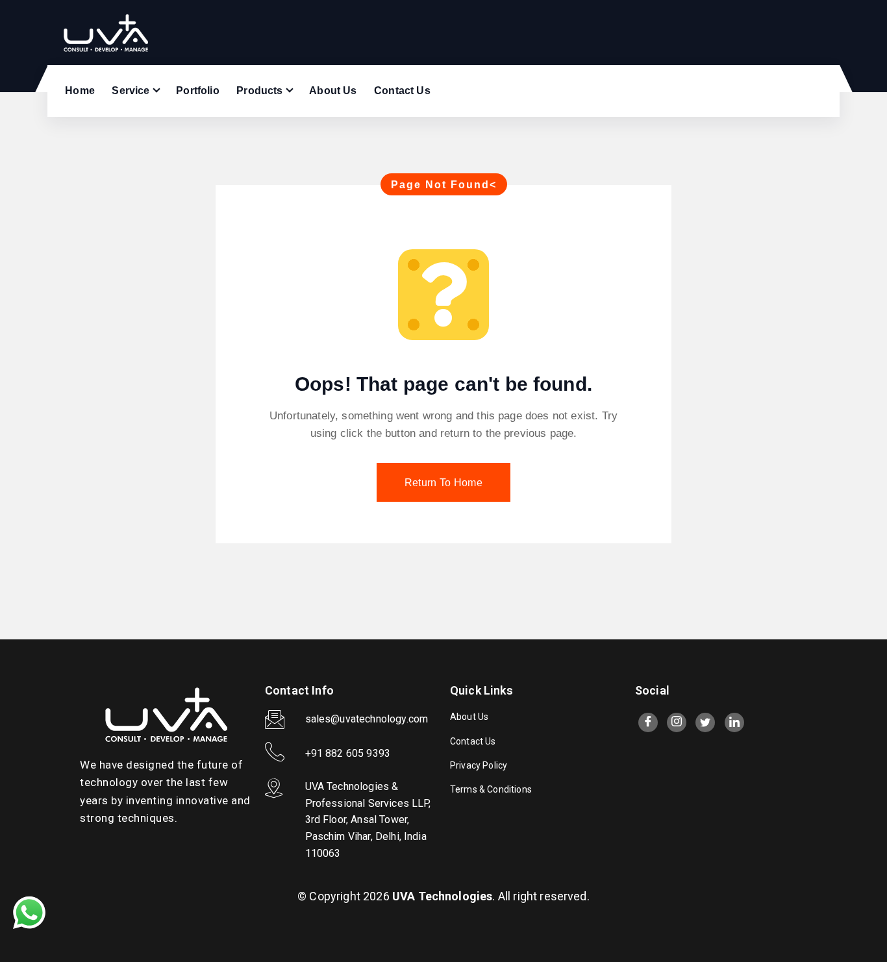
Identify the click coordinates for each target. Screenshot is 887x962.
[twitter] (705, 722)
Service (130, 90)
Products (259, 90)
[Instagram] (676, 722)
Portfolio (197, 90)
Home (80, 90)
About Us (332, 90)
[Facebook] (648, 722)
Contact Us (402, 90)
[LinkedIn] (734, 722)
